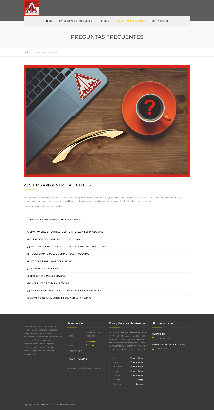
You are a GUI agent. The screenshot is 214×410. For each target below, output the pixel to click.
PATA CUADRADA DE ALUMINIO (169, 344)
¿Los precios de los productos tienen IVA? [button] (54, 239)
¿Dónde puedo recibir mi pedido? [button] (48, 283)
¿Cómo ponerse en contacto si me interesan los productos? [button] (66, 232)
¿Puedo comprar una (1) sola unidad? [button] (50, 261)
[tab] (55, 219)
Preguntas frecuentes (130, 21)
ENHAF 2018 (158, 334)
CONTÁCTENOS (160, 21)
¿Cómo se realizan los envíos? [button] (46, 276)
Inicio (49, 21)
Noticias (104, 21)
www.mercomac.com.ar (65, 404)
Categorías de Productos (75, 21)
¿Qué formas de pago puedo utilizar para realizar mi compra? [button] (66, 246)
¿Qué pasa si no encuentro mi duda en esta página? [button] (59, 298)
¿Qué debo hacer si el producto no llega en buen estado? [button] (64, 290)
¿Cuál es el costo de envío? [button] (44, 268)
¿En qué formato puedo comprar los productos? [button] (58, 254)
